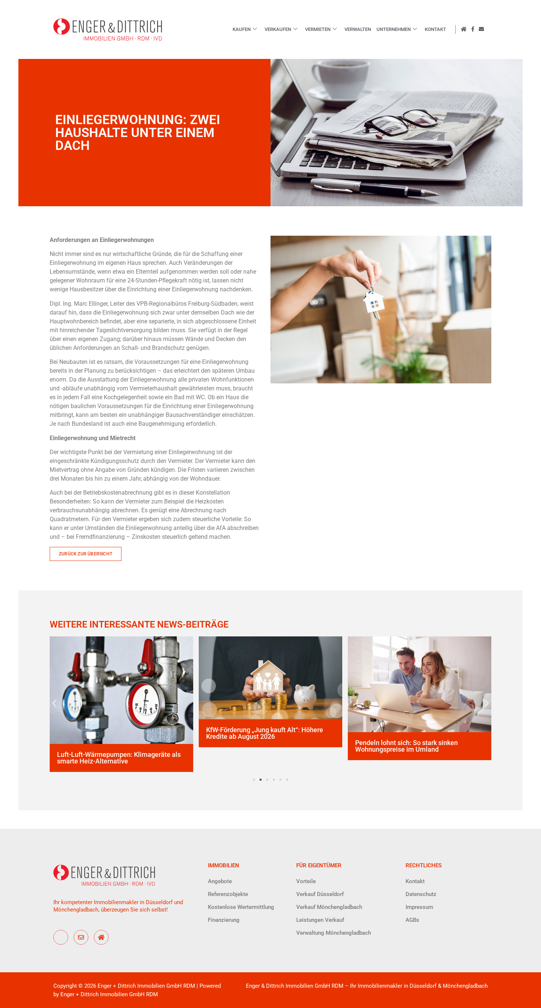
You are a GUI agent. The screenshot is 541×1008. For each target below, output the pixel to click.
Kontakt (435, 29)
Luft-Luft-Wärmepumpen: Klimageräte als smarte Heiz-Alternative (119, 758)
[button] (54, 702)
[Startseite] (101, 937)
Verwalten (357, 29)
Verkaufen (278, 29)
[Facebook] (60, 937)
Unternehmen (393, 29)
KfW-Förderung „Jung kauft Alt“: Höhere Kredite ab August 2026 (264, 733)
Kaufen (242, 29)
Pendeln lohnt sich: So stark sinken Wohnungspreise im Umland (406, 746)
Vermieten (317, 29)
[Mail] (81, 937)
